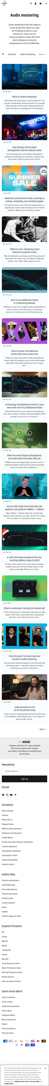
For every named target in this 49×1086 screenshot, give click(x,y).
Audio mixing (7, 1002)
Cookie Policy (8, 1084)
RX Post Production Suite (12, 972)
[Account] (35, 3)
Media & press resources (11, 829)
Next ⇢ (43, 729)
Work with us (7, 820)
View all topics (7, 1033)
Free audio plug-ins (9, 889)
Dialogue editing (8, 1015)
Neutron (5, 941)
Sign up (24, 779)
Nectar (4, 946)
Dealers (5, 912)
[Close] (45, 1068)
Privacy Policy (34, 1081)
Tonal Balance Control (11, 963)
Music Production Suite (11, 968)
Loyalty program (8, 903)
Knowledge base (8, 885)
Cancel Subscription (10, 860)
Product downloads (9, 894)
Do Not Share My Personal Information (17, 842)
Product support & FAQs (11, 916)
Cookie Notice (7, 837)
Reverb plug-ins (8, 977)
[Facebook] (3, 794)
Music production (9, 1020)
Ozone (4, 937)
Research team (8, 824)
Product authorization (10, 880)
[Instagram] (7, 794)
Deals (4, 907)
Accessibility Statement (11, 851)
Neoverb (5, 959)
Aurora (4, 954)
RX (3, 932)
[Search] (30, 3)
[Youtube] (11, 794)
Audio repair (7, 1011)
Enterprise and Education (12, 833)
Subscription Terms (9, 855)
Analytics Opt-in (8, 864)
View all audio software (11, 981)
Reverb (4, 1024)
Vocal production (8, 1028)
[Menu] (46, 3)
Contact (5, 815)
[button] (3, 54)
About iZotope (7, 811)
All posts (12, 54)
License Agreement (9, 846)
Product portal (7, 898)
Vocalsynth (6, 950)
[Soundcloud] (15, 794)
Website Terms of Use (22, 1081)
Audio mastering (27, 54)
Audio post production (11, 1006)
